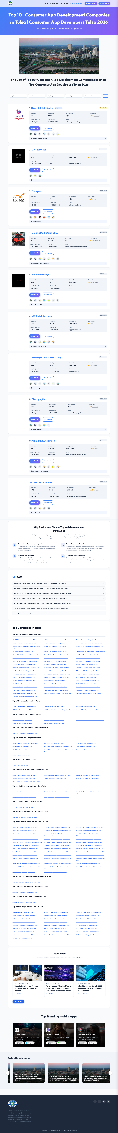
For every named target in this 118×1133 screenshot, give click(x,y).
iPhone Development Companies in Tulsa (55, 872)
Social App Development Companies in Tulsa (56, 845)
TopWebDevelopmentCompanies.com (62, 1130)
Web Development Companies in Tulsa (23, 912)
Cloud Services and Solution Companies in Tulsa (25, 743)
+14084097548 (55, 205)
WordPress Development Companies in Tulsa (25, 928)
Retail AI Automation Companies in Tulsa (87, 640)
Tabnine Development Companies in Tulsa (24, 680)
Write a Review (78, 3)
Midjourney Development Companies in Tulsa (25, 661)
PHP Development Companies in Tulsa (86, 925)
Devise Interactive (42, 482)
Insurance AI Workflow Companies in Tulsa (55, 687)
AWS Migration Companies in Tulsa (85, 706)
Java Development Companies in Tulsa (86, 928)
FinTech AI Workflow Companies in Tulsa (55, 661)
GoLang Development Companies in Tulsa (55, 928)
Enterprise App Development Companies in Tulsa (57, 848)
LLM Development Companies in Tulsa (23, 651)
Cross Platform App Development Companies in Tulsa (27, 842)
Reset (105, 96)
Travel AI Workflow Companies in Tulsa (86, 677)
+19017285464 (55, 288)
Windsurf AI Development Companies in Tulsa (25, 687)
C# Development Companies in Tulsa (86, 935)
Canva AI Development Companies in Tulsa (88, 667)
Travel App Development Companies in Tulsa (25, 852)
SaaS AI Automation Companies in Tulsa (87, 664)
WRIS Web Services (42, 316)
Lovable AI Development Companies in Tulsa (88, 693)
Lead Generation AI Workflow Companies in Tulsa (57, 693)
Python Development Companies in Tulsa (55, 931)
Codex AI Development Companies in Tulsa (88, 687)
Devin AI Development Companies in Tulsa (87, 680)
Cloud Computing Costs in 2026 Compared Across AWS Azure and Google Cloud (90, 988)
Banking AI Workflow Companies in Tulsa (55, 664)
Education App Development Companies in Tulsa (26, 845)
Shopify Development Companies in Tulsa (55, 778)
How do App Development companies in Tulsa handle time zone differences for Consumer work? (41, 588)
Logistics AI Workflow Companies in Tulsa (24, 677)
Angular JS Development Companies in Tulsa (25, 925)
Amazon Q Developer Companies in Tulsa (87, 710)
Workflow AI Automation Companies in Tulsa (88, 655)
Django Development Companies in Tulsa (24, 915)
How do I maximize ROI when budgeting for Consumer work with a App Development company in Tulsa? (42, 593)
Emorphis (37, 191)
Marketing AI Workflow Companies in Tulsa (87, 690)
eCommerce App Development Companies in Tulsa (58, 858)
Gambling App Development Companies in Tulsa (57, 855)
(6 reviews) (95, 282)
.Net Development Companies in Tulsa (23, 938)
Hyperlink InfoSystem (42, 108)
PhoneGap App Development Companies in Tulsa (57, 842)
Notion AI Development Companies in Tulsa (24, 674)
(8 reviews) (97, 240)
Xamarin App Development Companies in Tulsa (57, 839)
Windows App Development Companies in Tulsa (57, 827)
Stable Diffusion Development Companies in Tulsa (26, 667)
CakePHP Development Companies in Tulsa (56, 912)
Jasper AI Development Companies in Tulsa (56, 671)
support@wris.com (75, 330)
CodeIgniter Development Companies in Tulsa (88, 912)
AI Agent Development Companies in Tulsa (56, 640)
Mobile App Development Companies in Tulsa (25, 827)
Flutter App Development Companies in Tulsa (88, 830)
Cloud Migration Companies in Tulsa (53, 743)
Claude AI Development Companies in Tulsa (56, 643)
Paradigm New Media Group (46, 357)
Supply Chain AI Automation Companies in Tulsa (57, 655)
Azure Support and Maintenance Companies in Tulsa (90, 720)
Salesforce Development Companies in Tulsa (25, 892)
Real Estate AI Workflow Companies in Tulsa (24, 671)
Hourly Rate (13, 93)
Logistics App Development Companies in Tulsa (25, 858)
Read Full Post (19, 994)
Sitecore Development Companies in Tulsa (55, 922)
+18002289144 (54, 413)
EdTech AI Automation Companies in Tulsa (55, 651)
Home (46, 3)
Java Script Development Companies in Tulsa (56, 925)
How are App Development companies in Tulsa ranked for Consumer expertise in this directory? (40, 598)
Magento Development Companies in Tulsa (24, 778)
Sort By (86, 93)
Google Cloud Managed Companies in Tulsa (24, 797)
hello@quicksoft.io (75, 163)
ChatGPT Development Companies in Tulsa (24, 640)
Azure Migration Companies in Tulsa (54, 720)
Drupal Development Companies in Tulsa (87, 919)
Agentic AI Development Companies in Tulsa (25, 696)
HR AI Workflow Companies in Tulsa (22, 683)
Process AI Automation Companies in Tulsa (56, 658)
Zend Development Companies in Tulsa (55, 919)
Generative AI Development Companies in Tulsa (57, 683)
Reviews (67, 93)
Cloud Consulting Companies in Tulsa (86, 743)
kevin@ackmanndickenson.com (76, 454)
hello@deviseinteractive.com (76, 496)
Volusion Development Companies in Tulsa (87, 778)
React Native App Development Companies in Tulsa (90, 866)
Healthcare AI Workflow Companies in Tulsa (88, 658)
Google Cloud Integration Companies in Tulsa (56, 797)
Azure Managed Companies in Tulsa (22, 723)
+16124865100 (53, 454)
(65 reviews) (97, 116)
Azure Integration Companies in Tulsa (54, 723)
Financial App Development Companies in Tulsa (89, 845)
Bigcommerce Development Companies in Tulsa (57, 775)
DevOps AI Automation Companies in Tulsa (88, 661)
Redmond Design (40, 274)
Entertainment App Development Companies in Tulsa (90, 852)
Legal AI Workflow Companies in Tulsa (54, 680)
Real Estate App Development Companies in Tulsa (26, 863)
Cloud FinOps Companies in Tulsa (21, 755)
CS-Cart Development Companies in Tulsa (87, 775)
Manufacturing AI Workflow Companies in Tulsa (57, 674)
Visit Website (48, 128)
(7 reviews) (95, 157)
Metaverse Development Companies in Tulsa (25, 817)
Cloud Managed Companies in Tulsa (85, 746)
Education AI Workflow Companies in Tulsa (87, 671)
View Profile (34, 128)
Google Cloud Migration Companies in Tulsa (56, 791)
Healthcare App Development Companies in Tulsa (89, 848)
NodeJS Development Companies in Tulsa (24, 931)
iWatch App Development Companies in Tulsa (88, 839)
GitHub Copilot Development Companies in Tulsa (26, 658)
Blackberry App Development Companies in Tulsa (89, 827)
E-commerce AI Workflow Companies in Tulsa (56, 667)
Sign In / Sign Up (91, 3)
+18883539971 (54, 330)
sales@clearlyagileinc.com (76, 413)
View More (17, 1001)
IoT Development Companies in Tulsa (23, 807)
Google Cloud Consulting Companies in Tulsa (24, 791)
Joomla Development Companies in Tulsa (24, 922)
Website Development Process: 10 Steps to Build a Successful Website (26, 988)
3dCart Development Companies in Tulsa (24, 775)
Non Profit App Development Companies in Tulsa (57, 863)
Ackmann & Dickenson (43, 440)
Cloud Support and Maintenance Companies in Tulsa (58, 746)
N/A (51, 163)
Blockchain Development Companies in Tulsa (25, 733)
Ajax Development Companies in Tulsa (86, 922)
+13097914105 (53, 122)
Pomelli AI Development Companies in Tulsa (24, 693)
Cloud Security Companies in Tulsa (85, 749)
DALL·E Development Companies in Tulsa (24, 664)
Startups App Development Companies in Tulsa (25, 848)
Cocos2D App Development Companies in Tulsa (89, 842)
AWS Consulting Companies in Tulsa (53, 706)
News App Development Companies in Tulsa (25, 855)
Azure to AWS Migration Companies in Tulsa (24, 706)
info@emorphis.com (75, 205)
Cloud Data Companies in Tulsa (21, 749)
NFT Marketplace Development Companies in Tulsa (26, 882)
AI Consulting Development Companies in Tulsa (89, 643)
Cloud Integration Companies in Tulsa (22, 746)
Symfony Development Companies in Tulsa (87, 915)
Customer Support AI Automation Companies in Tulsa (90, 651)
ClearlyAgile (38, 399)
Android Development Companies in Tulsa (24, 872)
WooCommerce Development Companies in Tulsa (26, 781)
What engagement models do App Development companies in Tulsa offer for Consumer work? (40, 583)
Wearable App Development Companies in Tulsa (57, 830)
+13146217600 (54, 371)
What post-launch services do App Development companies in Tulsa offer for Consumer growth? (41, 608)
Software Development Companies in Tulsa (24, 902)
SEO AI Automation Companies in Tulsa (55, 646)
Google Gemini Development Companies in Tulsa (89, 646)
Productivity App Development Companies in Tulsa (90, 855)
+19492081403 (54, 496)
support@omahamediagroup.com (76, 246)
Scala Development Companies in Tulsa (23, 935)
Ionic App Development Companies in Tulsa (88, 863)
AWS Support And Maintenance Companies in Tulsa (58, 710)
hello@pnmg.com (74, 371)
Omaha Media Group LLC (45, 232)
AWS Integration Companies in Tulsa (22, 710)
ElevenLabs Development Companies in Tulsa (56, 677)
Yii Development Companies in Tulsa (22, 919)
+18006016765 (52, 246)
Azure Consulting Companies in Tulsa (22, 720)
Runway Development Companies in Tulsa (87, 674)
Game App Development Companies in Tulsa (56, 852)
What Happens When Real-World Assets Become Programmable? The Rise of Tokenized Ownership (58, 988)
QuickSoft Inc (39, 149)
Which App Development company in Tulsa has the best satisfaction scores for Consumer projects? (41, 613)
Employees (31, 93)
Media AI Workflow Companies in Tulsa (86, 683)
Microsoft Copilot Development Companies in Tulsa (26, 655)
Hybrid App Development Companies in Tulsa (25, 830)
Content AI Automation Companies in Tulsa (24, 643)
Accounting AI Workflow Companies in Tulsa (24, 690)
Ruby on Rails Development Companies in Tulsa (57, 935)
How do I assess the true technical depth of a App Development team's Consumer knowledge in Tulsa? (42, 603)
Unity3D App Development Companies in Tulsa (25, 839)
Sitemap (75, 1130)
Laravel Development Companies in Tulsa (55, 915)
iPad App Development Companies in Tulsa (24, 833)
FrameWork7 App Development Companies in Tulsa (27, 866)
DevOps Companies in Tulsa (20, 765)
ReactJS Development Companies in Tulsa (87, 931)
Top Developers (53, 3)
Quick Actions (103, 3)
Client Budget (51, 93)
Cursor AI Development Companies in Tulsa (56, 690)
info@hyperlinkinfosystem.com (76, 122)
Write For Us (67, 3)
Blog (61, 3)
